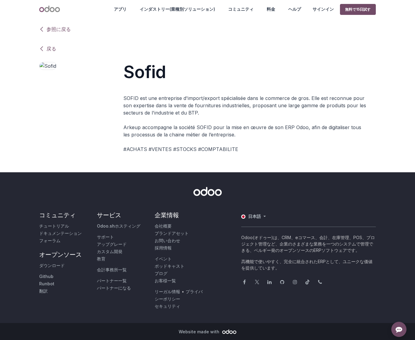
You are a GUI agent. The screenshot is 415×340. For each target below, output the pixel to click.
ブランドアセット (172, 233)
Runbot (46, 283)
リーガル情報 (167, 291)
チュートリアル (54, 225)
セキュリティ (167, 306)
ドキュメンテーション (60, 233)
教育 (101, 258)
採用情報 (163, 247)
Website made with (200, 331)
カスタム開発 (109, 251)
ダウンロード (52, 265)
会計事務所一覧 (112, 269)
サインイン (323, 9)
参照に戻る (58, 29)
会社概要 (163, 225)
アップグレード (112, 244)
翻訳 (43, 291)
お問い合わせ (167, 240)
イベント (163, 258)
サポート (105, 236)
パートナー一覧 (112, 280)
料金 (271, 9)
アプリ (120, 9)
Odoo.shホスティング (118, 225)
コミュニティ (241, 9)
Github (46, 276)
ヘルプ (294, 9)
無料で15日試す (358, 9)
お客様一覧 (165, 280)
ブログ (161, 273)
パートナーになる (114, 287)
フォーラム (49, 240)
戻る (51, 49)
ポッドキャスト (169, 266)
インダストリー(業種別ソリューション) (177, 9)
